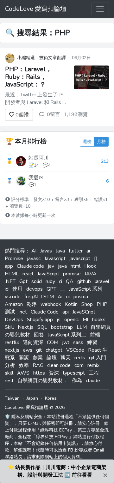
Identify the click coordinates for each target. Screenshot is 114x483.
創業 (38, 357)
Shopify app (40, 319)
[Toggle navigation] (100, 9)
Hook (90, 266)
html (75, 266)
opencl (71, 319)
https (39, 372)
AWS (23, 372)
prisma (80, 296)
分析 (10, 365)
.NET (10, 281)
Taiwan (12, 398)
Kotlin (71, 304)
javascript (79, 258)
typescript (74, 372)
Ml (85, 319)
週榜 (87, 142)
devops (34, 289)
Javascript (55, 258)
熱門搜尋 (15, 250)
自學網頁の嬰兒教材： (42, 380)
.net (23, 311)
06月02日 (81, 58)
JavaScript (48, 273)
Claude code (30, 266)
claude (93, 380)
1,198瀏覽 (76, 114)
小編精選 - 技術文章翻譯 (41, 58)
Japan (32, 398)
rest (9, 380)
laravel (102, 281)
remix (93, 365)
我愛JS (35, 177)
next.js (12, 350)
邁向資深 (33, 342)
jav (51, 266)
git (39, 350)
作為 (77, 380)
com (79, 365)
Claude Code (45, 311)
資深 (54, 372)
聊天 (65, 357)
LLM (82, 327)
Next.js (26, 327)
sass (78, 342)
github (84, 281)
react (28, 273)
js (58, 319)
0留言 (53, 114)
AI (33, 250)
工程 (94, 372)
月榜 (101, 142)
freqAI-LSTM (39, 296)
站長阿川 (38, 158)
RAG (38, 365)
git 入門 (97, 357)
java (62, 266)
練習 (92, 342)
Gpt (23, 281)
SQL (42, 327)
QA (69, 281)
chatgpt (54, 350)
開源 (24, 357)
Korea (51, 398)
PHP (102, 304)
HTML (12, 273)
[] (96, 258)
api (65, 311)
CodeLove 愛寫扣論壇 (35, 8)
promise (72, 273)
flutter (76, 250)
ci (60, 281)
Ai (60, 296)
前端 (95, 334)
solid (36, 281)
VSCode (75, 350)
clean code (59, 365)
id (7, 289)
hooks (98, 319)
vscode (13, 296)
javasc (34, 258)
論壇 (52, 357)
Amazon (14, 304)
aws (27, 350)
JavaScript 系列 (85, 289)
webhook (51, 304)
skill (9, 372)
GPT (51, 289)
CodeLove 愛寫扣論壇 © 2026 (35, 407)
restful (12, 342)
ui (68, 296)
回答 (39, 334)
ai (88, 250)
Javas (46, 250)
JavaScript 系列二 (67, 334)
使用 (17, 289)
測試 (10, 311)
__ (62, 289)
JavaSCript (84, 311)
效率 (24, 365)
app (9, 266)
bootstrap (62, 327)
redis (79, 357)
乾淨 (32, 304)
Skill (9, 327)
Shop (87, 304)
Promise (14, 258)
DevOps (14, 319)
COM (52, 342)
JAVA (91, 273)
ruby (50, 281)
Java (60, 250)
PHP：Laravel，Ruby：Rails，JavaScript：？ (28, 77)
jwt (65, 342)
